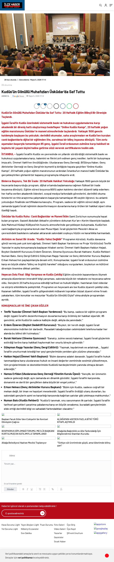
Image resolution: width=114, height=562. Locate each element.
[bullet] (44, 489)
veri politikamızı (25, 557)
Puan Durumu (46, 524)
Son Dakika (26, 533)
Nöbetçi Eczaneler (30, 529)
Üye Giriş (71, 524)
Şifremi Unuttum (75, 533)
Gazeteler (59, 537)
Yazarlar (58, 533)
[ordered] (40, 489)
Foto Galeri (59, 524)
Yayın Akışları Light (30, 524)
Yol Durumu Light (9, 529)
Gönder (10, 489)
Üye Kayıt (71, 529)
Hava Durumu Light (10, 524)
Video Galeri (59, 529)
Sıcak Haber (60, 541)
